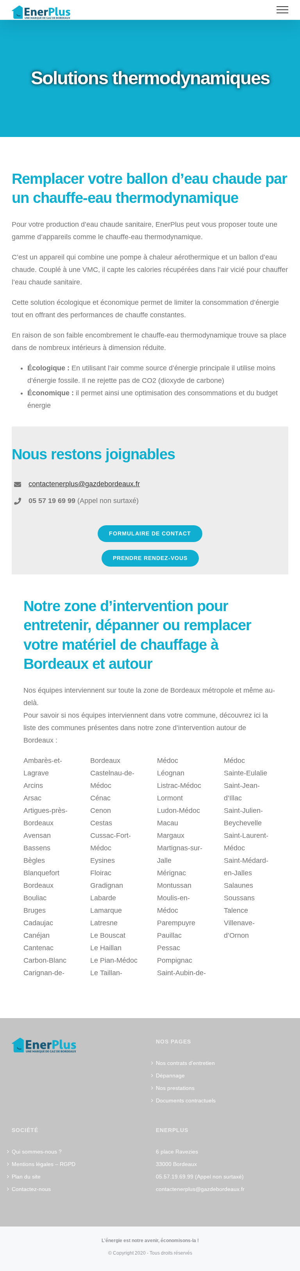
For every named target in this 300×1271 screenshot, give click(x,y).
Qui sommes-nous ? (37, 1151)
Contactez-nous (31, 1189)
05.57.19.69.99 (174, 1176)
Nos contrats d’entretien (185, 1063)
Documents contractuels (186, 1100)
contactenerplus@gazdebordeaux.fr (200, 1189)
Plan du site (26, 1176)
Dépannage (170, 1075)
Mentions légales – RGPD (43, 1164)
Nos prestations (175, 1088)
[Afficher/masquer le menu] (282, 9)
